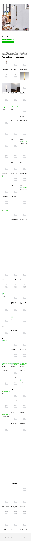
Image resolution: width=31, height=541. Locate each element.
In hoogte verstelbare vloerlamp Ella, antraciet (23, 506)
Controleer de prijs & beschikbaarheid (8, 39)
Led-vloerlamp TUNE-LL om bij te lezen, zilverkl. (23, 139)
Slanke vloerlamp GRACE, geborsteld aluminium (23, 370)
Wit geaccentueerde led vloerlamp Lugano (23, 366)
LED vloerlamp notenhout (23, 423)
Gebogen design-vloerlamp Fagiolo (23, 303)
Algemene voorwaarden (16, 537)
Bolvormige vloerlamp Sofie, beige (23, 81)
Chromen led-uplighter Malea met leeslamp (14, 93)
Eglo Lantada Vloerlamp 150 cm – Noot (14, 196)
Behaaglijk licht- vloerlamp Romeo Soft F (14, 81)
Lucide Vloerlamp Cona (13, 150)
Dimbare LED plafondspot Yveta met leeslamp (14, 488)
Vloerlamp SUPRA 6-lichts (14, 423)
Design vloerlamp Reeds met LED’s (23, 173)
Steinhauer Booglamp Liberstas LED (23, 219)
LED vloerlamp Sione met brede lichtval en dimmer (5, 434)
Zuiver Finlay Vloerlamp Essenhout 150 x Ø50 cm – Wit (14, 70)
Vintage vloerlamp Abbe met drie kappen (5, 178)
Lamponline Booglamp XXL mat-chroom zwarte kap (5, 291)
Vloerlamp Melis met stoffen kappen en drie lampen (14, 366)
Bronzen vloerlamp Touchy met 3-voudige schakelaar (23, 93)
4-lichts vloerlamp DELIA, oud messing (14, 319)
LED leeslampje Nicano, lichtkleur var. (4, 296)
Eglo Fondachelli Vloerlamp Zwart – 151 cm (14, 303)
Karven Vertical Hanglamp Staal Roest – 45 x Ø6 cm (14, 219)
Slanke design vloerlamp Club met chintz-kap (5, 93)
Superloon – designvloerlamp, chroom (14, 530)
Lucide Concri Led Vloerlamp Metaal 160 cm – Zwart (23, 412)
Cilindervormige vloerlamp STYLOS (23, 185)
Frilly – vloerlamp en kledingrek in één (14, 109)
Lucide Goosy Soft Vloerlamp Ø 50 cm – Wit (14, 162)
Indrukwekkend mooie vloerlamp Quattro (4, 530)
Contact (12, 537)
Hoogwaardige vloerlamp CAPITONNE (5, 81)
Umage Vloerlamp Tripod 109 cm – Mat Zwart (23, 530)
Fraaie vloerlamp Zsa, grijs (5, 69)
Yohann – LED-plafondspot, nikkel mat (23, 382)
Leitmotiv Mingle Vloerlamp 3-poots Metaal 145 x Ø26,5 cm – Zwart (5, 338)
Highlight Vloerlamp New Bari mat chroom (5, 326)
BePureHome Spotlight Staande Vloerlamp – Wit (23, 337)
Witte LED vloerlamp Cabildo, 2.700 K (14, 377)
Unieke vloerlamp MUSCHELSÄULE (4, 518)
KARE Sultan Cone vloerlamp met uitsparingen (5, 208)
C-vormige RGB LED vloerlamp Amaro (5, 417)
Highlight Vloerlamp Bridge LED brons (14, 349)
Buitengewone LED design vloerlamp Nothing (23, 116)
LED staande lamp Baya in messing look (23, 400)
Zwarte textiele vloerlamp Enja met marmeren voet (14, 201)
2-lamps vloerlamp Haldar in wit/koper (5, 370)
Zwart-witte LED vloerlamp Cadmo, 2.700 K (5, 196)
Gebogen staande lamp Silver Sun (23, 190)
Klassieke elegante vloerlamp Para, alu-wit (14, 412)
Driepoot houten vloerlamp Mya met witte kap (5, 354)
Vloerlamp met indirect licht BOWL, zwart (23, 434)
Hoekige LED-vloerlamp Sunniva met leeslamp (23, 291)
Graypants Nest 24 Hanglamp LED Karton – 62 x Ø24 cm (14, 400)
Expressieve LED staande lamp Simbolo (23, 162)
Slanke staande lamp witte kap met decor (23, 70)
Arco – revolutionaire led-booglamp (23, 349)
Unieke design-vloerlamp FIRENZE (14, 483)
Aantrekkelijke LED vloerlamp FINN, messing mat (5, 506)
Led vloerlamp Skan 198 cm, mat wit (14, 120)
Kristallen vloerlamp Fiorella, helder (14, 139)
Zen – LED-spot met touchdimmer (22, 314)
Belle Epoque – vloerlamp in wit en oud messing (14, 506)
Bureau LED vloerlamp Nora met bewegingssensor (5, 488)
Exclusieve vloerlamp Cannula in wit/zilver (23, 518)
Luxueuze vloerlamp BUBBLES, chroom (5, 150)
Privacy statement (22, 537)
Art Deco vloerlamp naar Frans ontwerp (14, 330)
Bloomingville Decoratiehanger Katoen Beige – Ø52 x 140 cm (23, 361)
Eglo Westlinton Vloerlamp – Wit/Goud (14, 314)
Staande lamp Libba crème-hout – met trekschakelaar (14, 173)
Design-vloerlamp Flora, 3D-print (5, 393)
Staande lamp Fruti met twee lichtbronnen (23, 143)
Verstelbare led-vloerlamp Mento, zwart (5, 109)
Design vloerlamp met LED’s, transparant (23, 208)
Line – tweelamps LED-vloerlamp (13, 185)
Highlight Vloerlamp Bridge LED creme (14, 389)
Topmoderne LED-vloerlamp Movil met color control (23, 104)
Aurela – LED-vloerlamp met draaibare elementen (5, 173)
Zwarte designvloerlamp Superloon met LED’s (5, 127)
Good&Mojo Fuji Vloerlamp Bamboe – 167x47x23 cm (23, 495)
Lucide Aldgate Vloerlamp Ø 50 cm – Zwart (5, 104)
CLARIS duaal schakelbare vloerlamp (5, 280)
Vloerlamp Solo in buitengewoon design (4, 366)
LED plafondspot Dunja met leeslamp (23, 280)
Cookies (25, 537)
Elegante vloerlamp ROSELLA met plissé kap (23, 120)
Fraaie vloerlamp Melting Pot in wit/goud (14, 280)
